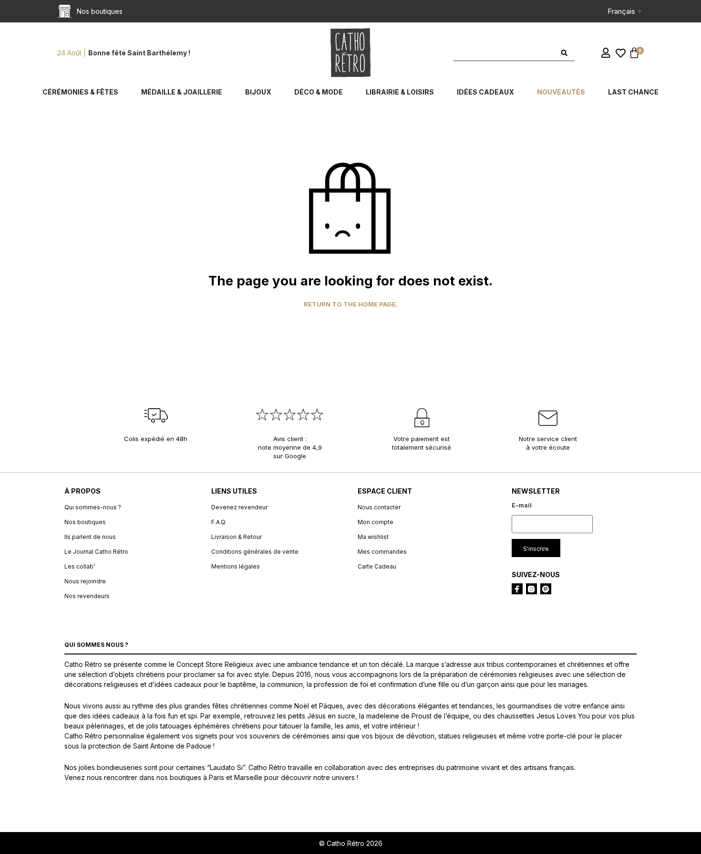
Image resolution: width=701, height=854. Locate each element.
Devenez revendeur (239, 507)
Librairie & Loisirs (400, 92)
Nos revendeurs (87, 596)
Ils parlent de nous (90, 536)
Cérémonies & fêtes (80, 92)
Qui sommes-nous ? (92, 507)
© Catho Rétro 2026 (350, 843)
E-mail (522, 505)
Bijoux (258, 92)
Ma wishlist (373, 536)
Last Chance (633, 92)
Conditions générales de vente (255, 551)
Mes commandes (382, 551)
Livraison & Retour (236, 536)
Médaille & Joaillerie (181, 92)
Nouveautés (561, 92)
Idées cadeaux (485, 92)
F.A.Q (218, 522)
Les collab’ (79, 566)
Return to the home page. (351, 304)
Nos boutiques (85, 522)
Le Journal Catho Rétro (96, 551)
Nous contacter (379, 507)
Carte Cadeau (377, 566)
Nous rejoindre (85, 581)
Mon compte (375, 522)
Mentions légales (235, 566)
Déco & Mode (318, 92)
